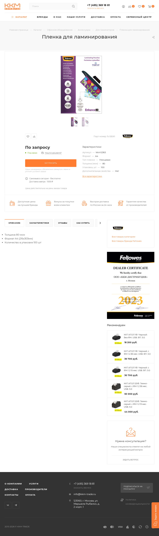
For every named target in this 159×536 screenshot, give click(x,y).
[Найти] (73, 6)
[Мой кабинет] (123, 7)
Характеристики (39, 223)
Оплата (30, 495)
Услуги (34, 483)
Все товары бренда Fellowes (126, 241)
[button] (155, 515)
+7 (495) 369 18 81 (98, 5)
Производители (36, 489)
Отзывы (62, 223)
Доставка (11, 489)
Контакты (11, 495)
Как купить (83, 223)
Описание (14, 223)
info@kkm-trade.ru (85, 494)
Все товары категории (123, 236)
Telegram (16, 505)
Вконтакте (8, 505)
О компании (13, 483)
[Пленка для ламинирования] (79, 84)
